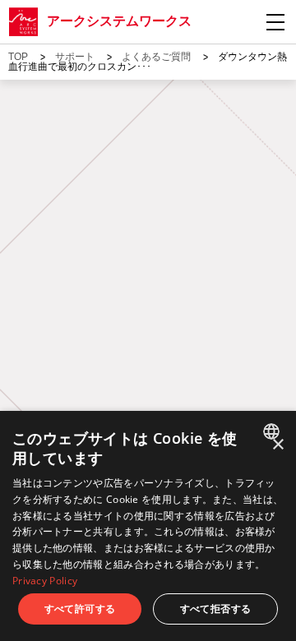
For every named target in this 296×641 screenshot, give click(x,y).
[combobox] (273, 431)
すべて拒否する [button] (216, 609)
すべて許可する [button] (80, 609)
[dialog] (148, 526)
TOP (18, 57)
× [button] (277, 445)
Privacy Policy (44, 581)
